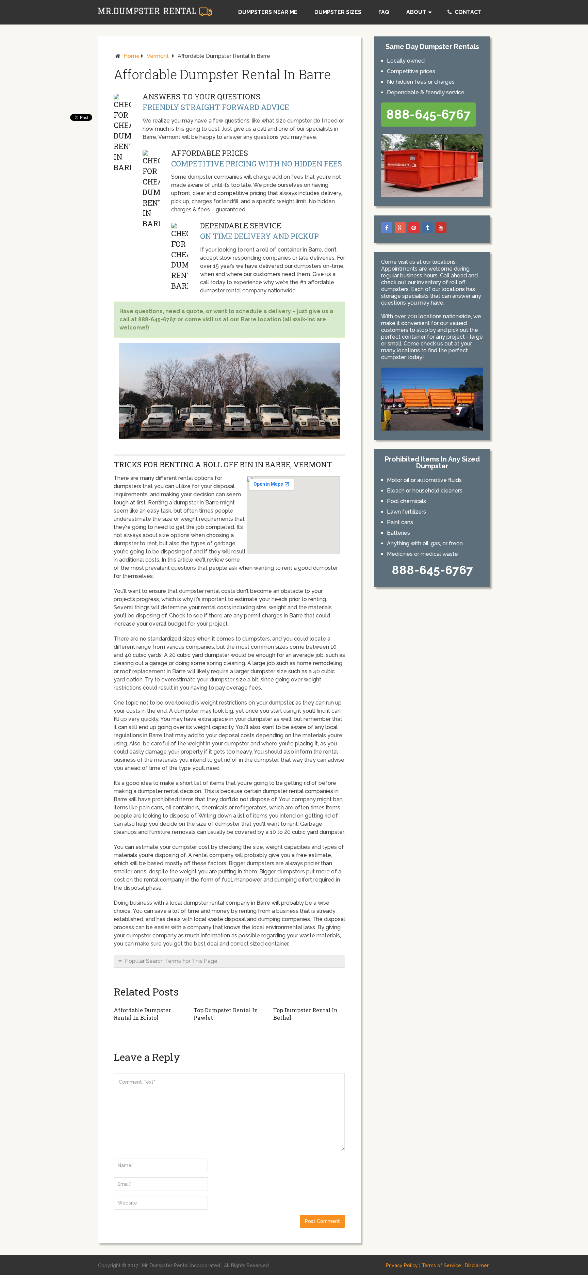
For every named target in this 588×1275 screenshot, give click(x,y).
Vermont (158, 56)
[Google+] (400, 227)
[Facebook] (386, 227)
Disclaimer (477, 1265)
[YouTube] (441, 227)
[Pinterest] (413, 227)
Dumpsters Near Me (267, 12)
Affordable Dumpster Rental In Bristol (142, 1013)
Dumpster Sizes (337, 12)
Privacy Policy (402, 1265)
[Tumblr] (427, 227)
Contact (467, 12)
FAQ (383, 12)
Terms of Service (441, 1265)
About (416, 12)
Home (132, 56)
